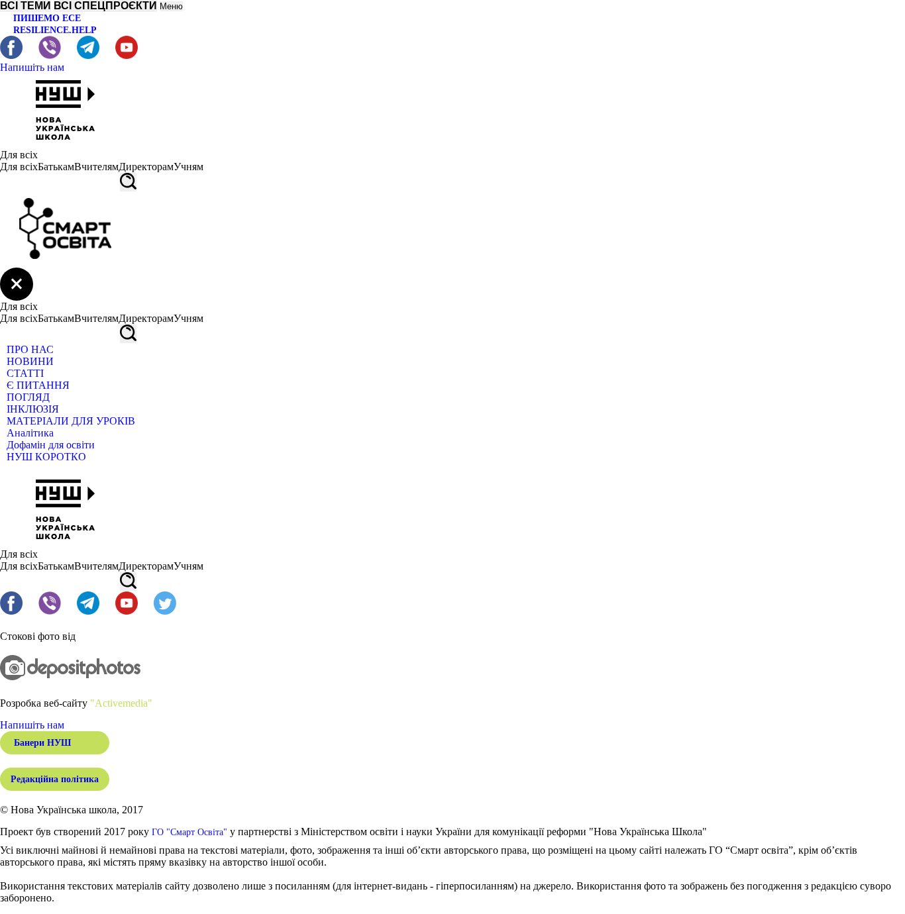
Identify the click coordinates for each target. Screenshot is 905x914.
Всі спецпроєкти (105, 5)
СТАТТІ (25, 373)
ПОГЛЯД (28, 397)
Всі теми (25, 5)
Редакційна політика (55, 779)
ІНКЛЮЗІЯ (33, 409)
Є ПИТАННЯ (38, 385)
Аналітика (30, 432)
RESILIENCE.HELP (55, 30)
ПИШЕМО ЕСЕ (47, 18)
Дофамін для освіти (51, 444)
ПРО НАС (30, 349)
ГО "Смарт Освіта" (189, 832)
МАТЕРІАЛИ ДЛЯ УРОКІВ (71, 421)
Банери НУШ (42, 743)
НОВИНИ (30, 361)
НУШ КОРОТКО (46, 456)
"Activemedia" (121, 703)
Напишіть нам (32, 67)
